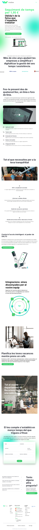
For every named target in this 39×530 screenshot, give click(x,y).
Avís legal (30, 525)
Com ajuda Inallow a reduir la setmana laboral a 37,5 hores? (10, 481)
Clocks (11, 508)
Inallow (26, 510)
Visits (11, 509)
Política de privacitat (10, 525)
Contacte (11, 512)
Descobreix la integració (8, 247)
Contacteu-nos (32, 493)
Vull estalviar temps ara (7, 364)
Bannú (26, 509)
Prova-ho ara (8, 404)
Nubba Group (27, 507)
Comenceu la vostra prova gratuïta (13, 33)
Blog (10, 511)
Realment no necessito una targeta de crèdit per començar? (10, 477)
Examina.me (27, 515)
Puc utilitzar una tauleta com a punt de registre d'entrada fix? (11, 485)
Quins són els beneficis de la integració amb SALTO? (10, 489)
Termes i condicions (21, 525)
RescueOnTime (27, 512)
